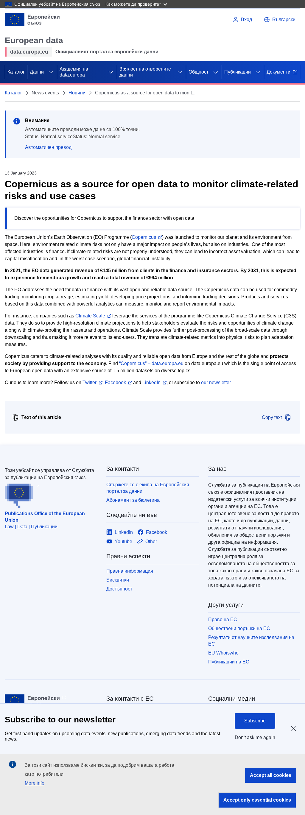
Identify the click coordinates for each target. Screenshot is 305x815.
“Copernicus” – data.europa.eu (151, 363)
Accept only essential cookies (257, 799)
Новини (77, 92)
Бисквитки (117, 579)
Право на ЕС (222, 619)
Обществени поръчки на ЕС (239, 628)
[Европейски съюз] (32, 19)
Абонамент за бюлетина (133, 500)
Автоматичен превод (48, 147)
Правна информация (129, 571)
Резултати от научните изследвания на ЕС (251, 640)
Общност (198, 71)
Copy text (272, 417)
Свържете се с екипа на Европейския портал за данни (147, 488)
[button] (279, 19)
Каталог (16, 71)
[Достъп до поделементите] (51, 72)
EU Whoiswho (223, 652)
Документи (278, 71)
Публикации (237, 71)
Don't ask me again (255, 737)
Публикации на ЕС (228, 661)
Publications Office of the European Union (45, 517)
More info (34, 783)
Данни (37, 71)
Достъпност (119, 588)
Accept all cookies (270, 775)
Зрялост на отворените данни (145, 71)
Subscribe (255, 720)
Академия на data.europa (74, 71)
